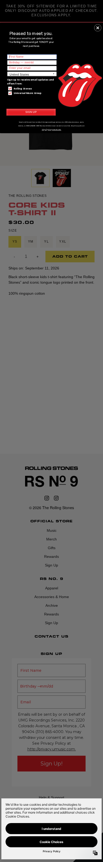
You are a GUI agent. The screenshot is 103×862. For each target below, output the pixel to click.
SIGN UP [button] (31, 111)
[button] (98, 28)
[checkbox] (32, 88)
